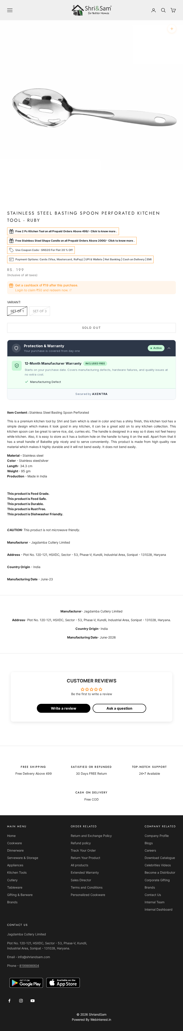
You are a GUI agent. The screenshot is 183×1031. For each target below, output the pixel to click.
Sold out (91, 327)
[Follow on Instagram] (21, 1000)
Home (11, 836)
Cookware (14, 843)
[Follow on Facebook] (9, 1000)
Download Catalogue (160, 858)
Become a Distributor (160, 872)
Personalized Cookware (88, 895)
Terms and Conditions (86, 887)
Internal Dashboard (159, 909)
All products (79, 865)
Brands (12, 902)
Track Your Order (83, 850)
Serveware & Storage (22, 858)
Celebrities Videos (158, 865)
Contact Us (153, 895)
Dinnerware (15, 850)
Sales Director (81, 880)
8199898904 (29, 965)
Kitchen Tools (17, 872)
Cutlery (12, 880)
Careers (150, 850)
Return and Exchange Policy (91, 836)
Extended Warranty (85, 872)
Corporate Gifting (157, 880)
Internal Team (154, 902)
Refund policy (81, 843)
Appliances (15, 865)
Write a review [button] (63, 708)
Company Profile (157, 836)
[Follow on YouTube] (32, 1000)
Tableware (14, 887)
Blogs (149, 843)
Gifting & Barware (20, 895)
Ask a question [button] (119, 708)
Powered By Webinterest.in (91, 1019)
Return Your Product (85, 858)
